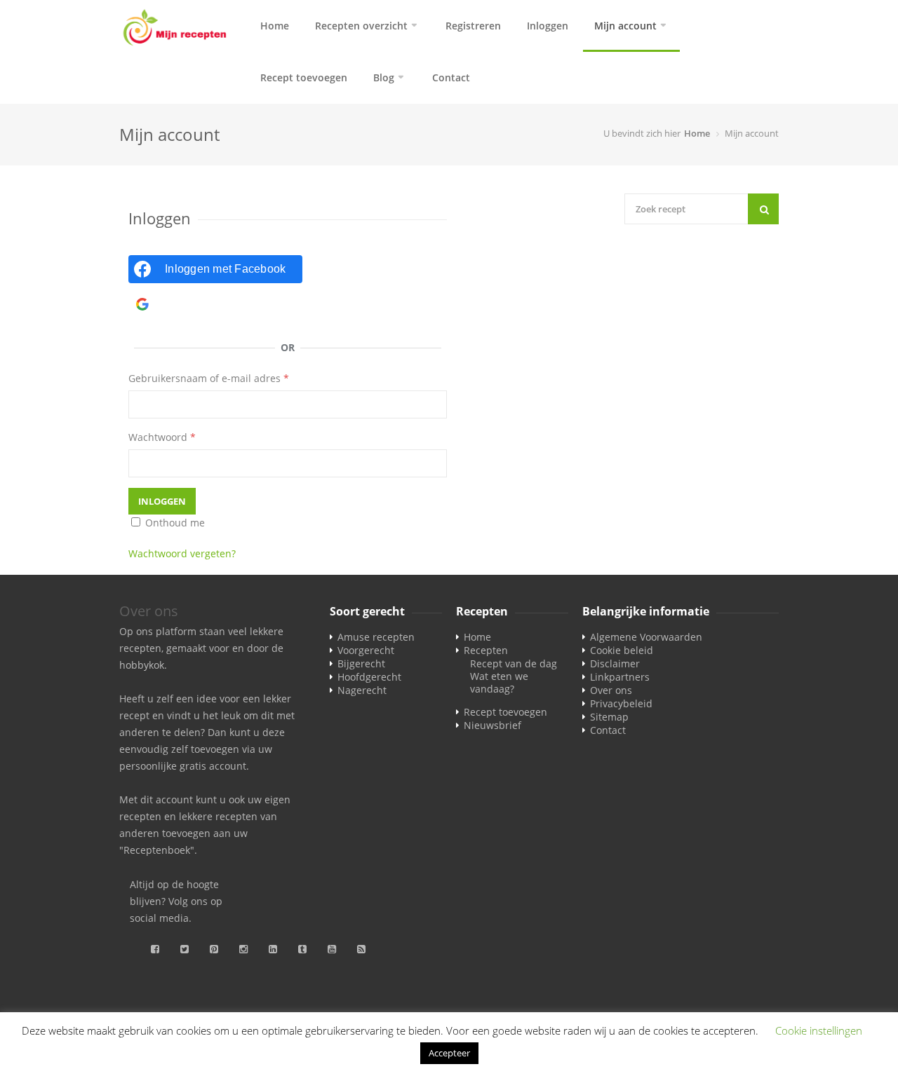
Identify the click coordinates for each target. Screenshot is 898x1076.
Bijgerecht (361, 663)
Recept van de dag (513, 663)
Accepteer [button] (449, 1053)
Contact (451, 77)
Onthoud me (173, 522)
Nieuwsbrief (492, 725)
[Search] (763, 208)
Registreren (473, 25)
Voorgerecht (365, 650)
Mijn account (625, 25)
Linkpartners (620, 676)
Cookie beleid (621, 650)
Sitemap (609, 716)
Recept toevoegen (303, 77)
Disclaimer (615, 663)
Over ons (611, 690)
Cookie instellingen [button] (818, 1030)
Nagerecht (362, 690)
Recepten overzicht (361, 25)
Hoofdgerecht (369, 676)
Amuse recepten (376, 636)
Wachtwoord (162, 437)
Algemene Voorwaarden (646, 636)
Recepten (486, 650)
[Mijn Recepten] (175, 28)
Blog (383, 77)
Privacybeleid (621, 703)
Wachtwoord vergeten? (182, 553)
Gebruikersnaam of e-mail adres (208, 378)
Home (274, 25)
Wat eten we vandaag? (499, 682)
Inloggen (547, 25)
